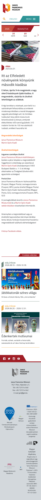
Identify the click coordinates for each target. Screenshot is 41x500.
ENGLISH (13, 18)
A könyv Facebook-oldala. (11, 231)
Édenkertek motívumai (16, 336)
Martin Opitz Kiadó (9, 142)
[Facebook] (4, 358)
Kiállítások (10, 262)
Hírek (7, 66)
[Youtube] (18, 358)
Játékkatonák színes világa (19, 292)
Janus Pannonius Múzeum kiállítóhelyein (17, 157)
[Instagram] (14, 358)
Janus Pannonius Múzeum (12, 139)
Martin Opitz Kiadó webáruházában (15, 204)
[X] (9, 358)
